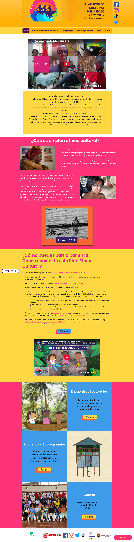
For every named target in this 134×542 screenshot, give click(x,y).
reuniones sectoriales (60, 313)
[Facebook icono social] (116, 4)
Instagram (74, 315)
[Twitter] (116, 22)
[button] (84, 30)
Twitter (83, 315)
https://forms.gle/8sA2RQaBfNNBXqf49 (69, 272)
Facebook (66, 315)
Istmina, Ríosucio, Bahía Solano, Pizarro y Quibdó (45, 322)
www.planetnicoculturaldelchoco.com (71, 283)
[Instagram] (116, 10)
